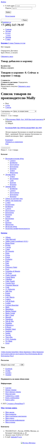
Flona (7, 265)
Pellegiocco (9, 325)
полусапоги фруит (8, 354)
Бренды (4, 233)
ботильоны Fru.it (7, 356)
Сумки (7, 39)
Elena (7, 253)
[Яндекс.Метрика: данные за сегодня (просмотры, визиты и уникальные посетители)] (28, 443)
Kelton (7, 295)
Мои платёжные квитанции (16, 416)
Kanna (7, 293)
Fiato (7, 263)
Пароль (8, 8)
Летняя (8, 31)
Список (8, 107)
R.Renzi (8, 327)
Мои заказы (9, 412)
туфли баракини (37, 352)
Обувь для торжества (13, 200)
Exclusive (8, 259)
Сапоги (13, 161)
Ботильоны (14, 166)
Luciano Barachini (11, 305)
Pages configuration (12, 398)
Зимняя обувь (10, 186)
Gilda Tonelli (10, 281)
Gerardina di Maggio (12, 271)
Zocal (7, 343)
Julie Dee (8, 291)
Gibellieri (8, 279)
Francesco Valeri (11, 267)
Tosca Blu (9, 337)
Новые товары (10, 390)
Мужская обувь (11, 226)
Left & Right (9, 301)
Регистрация (10, 16)
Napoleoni (9, 319)
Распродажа (9, 204)
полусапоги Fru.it (22, 354)
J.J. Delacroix (10, 289)
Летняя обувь (10, 174)
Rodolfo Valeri (10, 329)
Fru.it (7, 269)
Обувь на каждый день (14, 198)
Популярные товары (13, 392)
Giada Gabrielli (10, 275)
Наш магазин (10, 394)
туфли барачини (25, 352)
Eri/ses (7, 255)
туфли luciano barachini (10, 352)
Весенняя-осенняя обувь (14, 159)
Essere (7, 257)
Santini (7, 333)
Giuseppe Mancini (11, 285)
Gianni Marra (10, 277)
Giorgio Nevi (10, 283)
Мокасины (14, 172)
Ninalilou (8, 323)
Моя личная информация (14, 420)
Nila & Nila (9, 321)
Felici (7, 261)
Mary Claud (9, 315)
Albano (8, 237)
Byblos (7, 245)
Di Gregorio (9, 251)
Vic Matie (8, 341)
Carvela (8, 247)
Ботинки (13, 168)
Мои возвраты (10, 414)
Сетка (7, 105)
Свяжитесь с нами (12, 396)
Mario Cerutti (10, 313)
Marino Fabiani (10, 311)
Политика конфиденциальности (17, 228)
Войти (8, 12)
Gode (7, 287)
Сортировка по (6, 111)
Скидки (8, 388)
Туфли (12, 170)
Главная (8, 29)
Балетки (13, 182)
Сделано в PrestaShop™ (16, 403)
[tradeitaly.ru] (6, 22)
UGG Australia (10, 339)
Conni (7, 249)
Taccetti (8, 335)
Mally (7, 307)
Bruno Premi (9, 243)
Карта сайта (9, 400)
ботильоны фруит (36, 354)
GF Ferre (8, 273)
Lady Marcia (9, 297)
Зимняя (8, 37)
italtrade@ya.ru (16, 437)
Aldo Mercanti (10, 239)
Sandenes (8, 331)
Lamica (8, 299)
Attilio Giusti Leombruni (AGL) (16, 241)
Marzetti (8, 317)
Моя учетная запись (9, 408)
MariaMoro (9, 309)
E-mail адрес (10, 6)
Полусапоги (14, 165)
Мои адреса (9, 418)
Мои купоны (10, 422)
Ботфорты (13, 163)
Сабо (12, 180)
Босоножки (14, 178)
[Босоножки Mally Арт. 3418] (17, 119)
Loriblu (8, 303)
